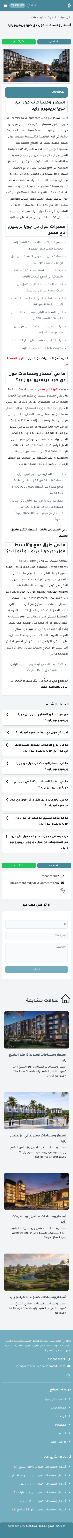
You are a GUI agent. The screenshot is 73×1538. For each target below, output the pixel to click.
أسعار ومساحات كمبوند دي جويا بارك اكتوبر (38, 1493)
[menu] (5, 5)
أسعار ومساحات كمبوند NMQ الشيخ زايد (40, 1467)
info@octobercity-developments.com (34, 883)
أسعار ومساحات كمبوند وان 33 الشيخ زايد (39, 1510)
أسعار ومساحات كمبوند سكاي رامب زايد (40, 1484)
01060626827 (50, 876)
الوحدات (61, 1416)
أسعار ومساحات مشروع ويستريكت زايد (39, 1219)
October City (16, 1526)
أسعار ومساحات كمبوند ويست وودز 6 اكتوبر (37, 1475)
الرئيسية (65, 17)
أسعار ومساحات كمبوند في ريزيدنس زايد (38, 1138)
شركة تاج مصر (48, 389)
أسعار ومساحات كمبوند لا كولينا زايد (42, 1501)
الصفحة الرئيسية (55, 1399)
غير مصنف (37, 17)
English (32, 5)
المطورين (60, 1425)
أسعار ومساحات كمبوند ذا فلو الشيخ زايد (37, 1057)
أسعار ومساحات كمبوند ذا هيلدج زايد (37, 1297)
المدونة (52, 17)
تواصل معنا (58, 1442)
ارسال (36, 969)
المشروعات (58, 1408)
